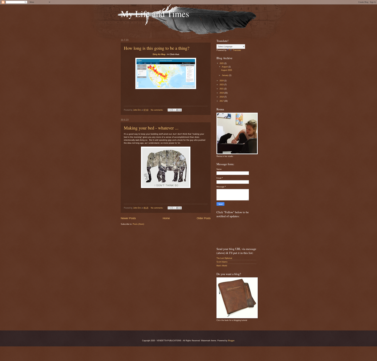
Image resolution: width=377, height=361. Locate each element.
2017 (222, 101)
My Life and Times (155, 13)
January (225, 75)
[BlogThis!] (171, 110)
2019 (222, 93)
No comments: (157, 110)
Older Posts (204, 218)
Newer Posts (128, 218)
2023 (222, 84)
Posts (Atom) (138, 224)
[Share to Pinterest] (180, 110)
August (225, 67)
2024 (222, 80)
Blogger (231, 340)
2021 (222, 89)
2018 (222, 97)
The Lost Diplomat (224, 258)
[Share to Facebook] (177, 110)
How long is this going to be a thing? (156, 48)
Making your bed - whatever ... (151, 128)
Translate (237, 50)
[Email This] (169, 110)
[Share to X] (174, 110)
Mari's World (221, 266)
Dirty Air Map (159, 54)
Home (166, 218)
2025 (222, 63)
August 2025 (226, 70)
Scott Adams (222, 262)
